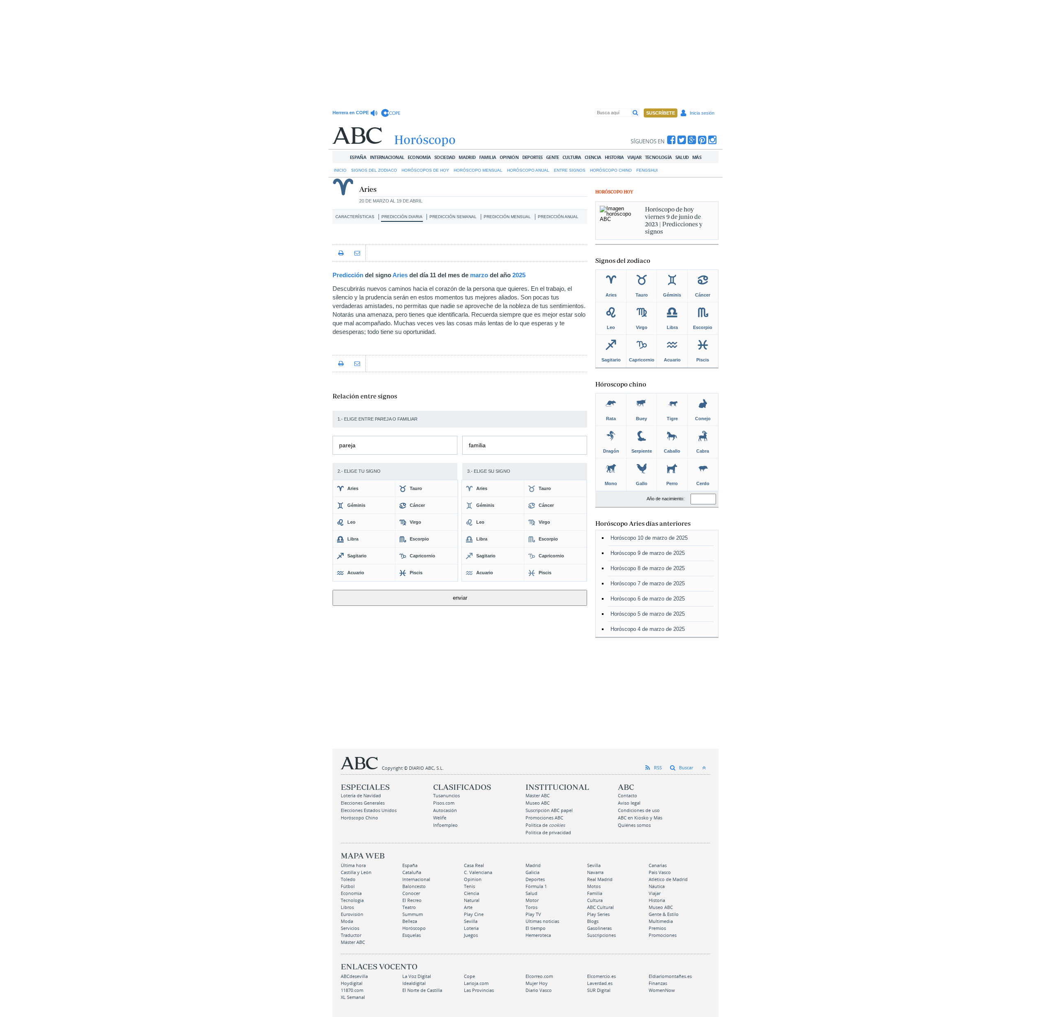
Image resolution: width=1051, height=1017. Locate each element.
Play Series (598, 914)
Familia (487, 157)
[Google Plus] (692, 140)
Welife (439, 818)
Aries (400, 275)
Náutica (657, 886)
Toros (531, 907)
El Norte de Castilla (422, 990)
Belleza (409, 921)
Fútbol (348, 886)
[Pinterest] (702, 140)
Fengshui (647, 170)
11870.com (352, 990)
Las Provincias (479, 990)
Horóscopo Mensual (478, 170)
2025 (519, 275)
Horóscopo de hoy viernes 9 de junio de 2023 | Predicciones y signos (673, 220)
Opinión (509, 157)
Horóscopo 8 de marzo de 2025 (647, 568)
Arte (468, 907)
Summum (412, 914)
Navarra (595, 872)
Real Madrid (600, 879)
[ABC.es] (357, 135)
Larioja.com (476, 983)
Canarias (658, 865)
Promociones (663, 935)
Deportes (532, 157)
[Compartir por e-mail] (357, 253)
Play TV (533, 914)
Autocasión (445, 810)
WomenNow (662, 990)
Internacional (387, 157)
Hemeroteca (538, 935)
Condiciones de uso (639, 810)
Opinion (473, 879)
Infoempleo (445, 825)
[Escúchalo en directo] (375, 113)
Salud (682, 157)
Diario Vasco (539, 990)
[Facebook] (671, 140)
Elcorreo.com (539, 976)
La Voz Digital (416, 976)
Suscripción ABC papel (549, 810)
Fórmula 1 (536, 886)
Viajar (634, 157)
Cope (469, 976)
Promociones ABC (544, 818)
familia (477, 445)
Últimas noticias (542, 921)
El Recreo (412, 900)
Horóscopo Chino (611, 170)
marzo (479, 275)
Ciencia (593, 157)
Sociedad (444, 157)
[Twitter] (681, 140)
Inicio (340, 170)
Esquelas (411, 935)
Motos (594, 886)
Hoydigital (352, 983)
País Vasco (660, 872)
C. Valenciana (478, 872)
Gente (552, 157)
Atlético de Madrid (668, 879)
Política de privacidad (548, 832)
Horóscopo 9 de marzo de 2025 (647, 553)
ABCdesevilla (354, 976)
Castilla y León (356, 872)
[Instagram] (712, 140)
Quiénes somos (634, 825)
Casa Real (474, 865)
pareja (347, 445)
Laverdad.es (600, 983)
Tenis (469, 886)
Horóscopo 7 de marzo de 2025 (647, 583)
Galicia (532, 872)
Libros (347, 907)
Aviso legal (629, 803)
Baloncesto (414, 886)
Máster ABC (538, 795)
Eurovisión (352, 914)
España (358, 157)
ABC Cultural (600, 907)
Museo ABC (538, 803)
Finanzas (658, 983)
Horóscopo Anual (528, 170)
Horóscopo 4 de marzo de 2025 (647, 629)
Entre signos (569, 170)
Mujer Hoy (537, 983)
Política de (545, 825)
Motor (532, 900)
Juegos (471, 935)
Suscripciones (601, 935)
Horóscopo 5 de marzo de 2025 (647, 614)
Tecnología (658, 157)
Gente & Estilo (664, 914)
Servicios (350, 928)
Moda (347, 921)
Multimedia (661, 921)
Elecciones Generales (363, 803)
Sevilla (594, 865)
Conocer (411, 893)
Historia (614, 157)
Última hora (353, 865)
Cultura (571, 157)
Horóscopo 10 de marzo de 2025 (649, 538)
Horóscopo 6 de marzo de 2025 (647, 599)
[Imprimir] (341, 253)
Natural (472, 900)
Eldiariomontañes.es (670, 976)
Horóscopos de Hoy (425, 170)
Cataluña (411, 872)
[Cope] (390, 113)
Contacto (627, 795)
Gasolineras (599, 928)
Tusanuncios (446, 795)
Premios (657, 928)
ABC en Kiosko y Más (640, 818)
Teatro (409, 907)
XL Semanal (353, 997)
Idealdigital (414, 983)
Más (696, 157)
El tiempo (536, 928)
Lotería (471, 928)
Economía (419, 157)
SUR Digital (598, 990)
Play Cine (474, 914)
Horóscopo (414, 928)
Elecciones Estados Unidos (369, 810)
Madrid (467, 157)
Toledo (348, 879)
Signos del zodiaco (374, 170)
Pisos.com (443, 803)
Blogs (593, 921)
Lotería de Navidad (361, 795)
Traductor (351, 935)
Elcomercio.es (601, 976)
